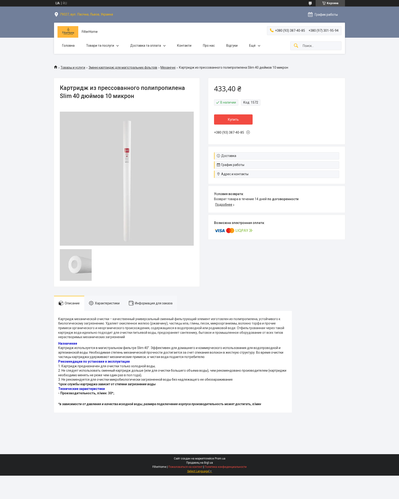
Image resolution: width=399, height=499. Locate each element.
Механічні (167, 67)
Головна (68, 45)
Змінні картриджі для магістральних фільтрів (123, 67)
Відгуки (232, 45)
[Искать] (296, 45)
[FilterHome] (67, 32)
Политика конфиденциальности (226, 466)
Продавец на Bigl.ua (199, 462)
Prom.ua (220, 458)
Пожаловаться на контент (185, 466)
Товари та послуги (100, 45)
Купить (233, 119)
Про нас (209, 45)
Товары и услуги (72, 67)
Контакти (184, 45)
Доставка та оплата (145, 45)
